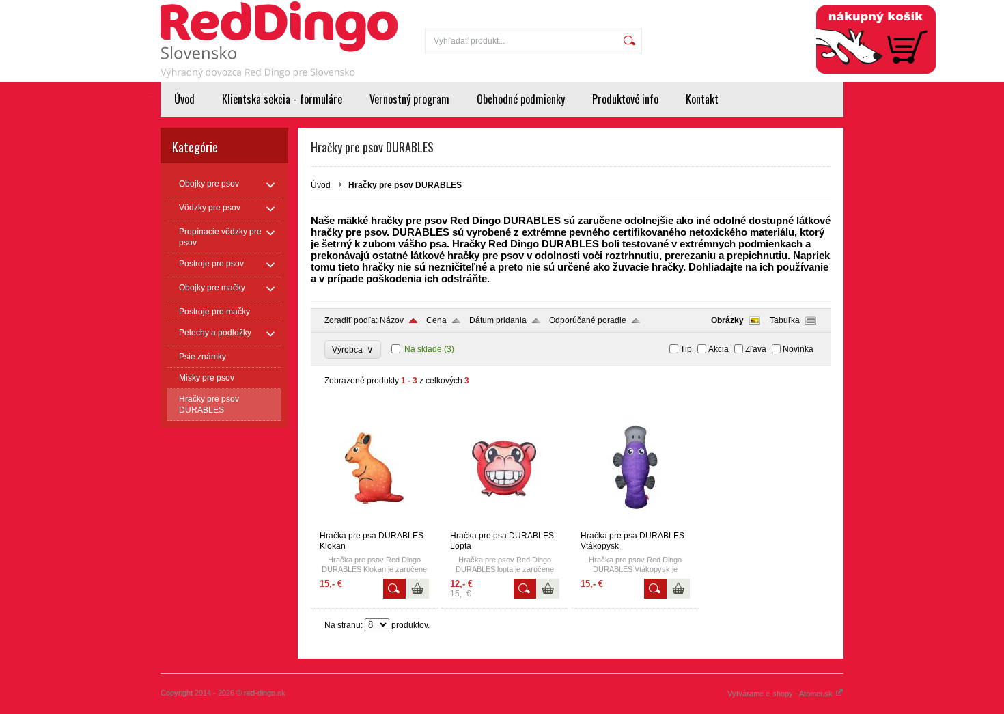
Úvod (184, 99)
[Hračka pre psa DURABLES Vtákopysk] (635, 525)
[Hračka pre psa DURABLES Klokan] (374, 525)
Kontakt (702, 99)
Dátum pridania (498, 320)
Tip (686, 349)
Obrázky (727, 320)
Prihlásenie (753, 8)
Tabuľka (785, 320)
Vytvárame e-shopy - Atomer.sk (781, 693)
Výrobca (353, 349)
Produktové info (625, 99)
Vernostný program (409, 99)
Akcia (718, 349)
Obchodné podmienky (521, 99)
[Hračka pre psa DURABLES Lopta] (504, 525)
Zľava (755, 349)
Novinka (798, 349)
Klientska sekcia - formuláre (282, 99)
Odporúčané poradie (587, 320)
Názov (392, 320)
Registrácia (814, 8)
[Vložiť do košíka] (417, 589)
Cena (436, 320)
